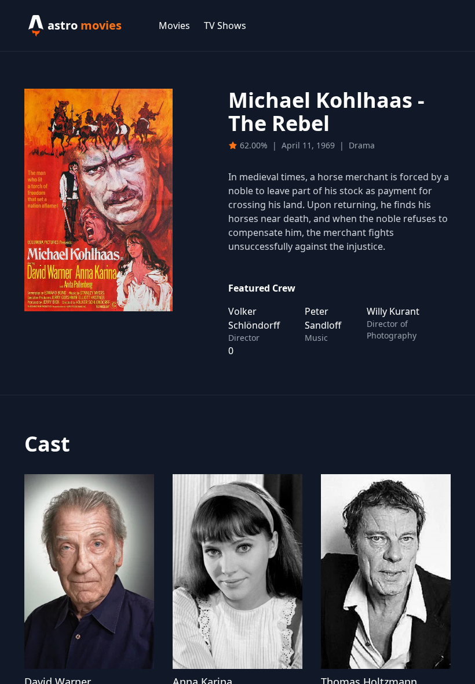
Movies (174, 25)
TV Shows (225, 25)
